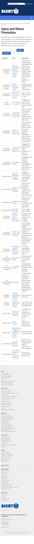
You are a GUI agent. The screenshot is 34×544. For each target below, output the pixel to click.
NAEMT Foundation (5, 488)
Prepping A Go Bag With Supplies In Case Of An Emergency (16, 250)
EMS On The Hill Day (6, 456)
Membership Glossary (6, 374)
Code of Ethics (4, 500)
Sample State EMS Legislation (8, 428)
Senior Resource (15, 323)
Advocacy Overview (6, 415)
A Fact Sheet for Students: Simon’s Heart (16, 114)
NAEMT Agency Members (7, 383)
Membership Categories (7, 376)
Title (13, 58)
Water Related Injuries (16, 258)
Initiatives (4, 435)
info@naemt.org (5, 527)
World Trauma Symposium (7, 455)
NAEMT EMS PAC (5, 421)
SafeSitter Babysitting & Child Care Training (16, 296)
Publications (5, 465)
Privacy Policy (17, 533)
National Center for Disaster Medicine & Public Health (16, 217)
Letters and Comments (6, 424)
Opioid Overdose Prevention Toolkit (15, 86)
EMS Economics (5, 441)
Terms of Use (23, 533)
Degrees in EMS (5, 499)
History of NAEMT (5, 480)
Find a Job (3, 497)
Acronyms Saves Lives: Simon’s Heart (16, 132)
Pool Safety (15, 282)
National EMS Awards (6, 440)
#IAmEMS (3, 446)
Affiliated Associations (6, 485)
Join (2, 371)
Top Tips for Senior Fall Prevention (15, 313)
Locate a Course (5, 394)
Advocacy (4, 413)
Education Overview (6, 390)
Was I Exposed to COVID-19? (16, 103)
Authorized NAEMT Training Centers (9, 393)
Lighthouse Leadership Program (8, 445)
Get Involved (4, 474)
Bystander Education (6, 406)
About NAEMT (5, 469)
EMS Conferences (5, 461)
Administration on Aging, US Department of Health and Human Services (16, 332)
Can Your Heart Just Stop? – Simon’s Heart (16, 149)
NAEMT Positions (5, 423)
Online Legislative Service (7, 416)
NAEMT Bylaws (4, 477)
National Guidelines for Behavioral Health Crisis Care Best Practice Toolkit (16, 71)
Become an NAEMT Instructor (8, 398)
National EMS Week (5, 438)
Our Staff (3, 475)
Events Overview (5, 452)
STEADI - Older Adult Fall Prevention (16, 189)
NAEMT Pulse (4, 479)
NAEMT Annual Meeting (6, 453)
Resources (7, 23)
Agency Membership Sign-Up (8, 381)
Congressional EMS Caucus (7, 426)
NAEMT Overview (5, 470)
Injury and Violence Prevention (15, 343)
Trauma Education (5, 399)
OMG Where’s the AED (16, 163)
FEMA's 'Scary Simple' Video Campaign (16, 233)
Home (2, 23)
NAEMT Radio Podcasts (6, 458)
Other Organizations (6, 429)
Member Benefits (5, 378)
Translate (30, 5)
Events (3, 450)
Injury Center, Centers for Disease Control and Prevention (16, 354)
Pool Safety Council (15, 267)
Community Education (16, 23)
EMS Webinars (4, 460)
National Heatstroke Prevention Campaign (15, 176)
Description (25, 58)
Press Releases (4, 482)
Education (4, 388)
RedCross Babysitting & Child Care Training (16, 303)
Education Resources (6, 391)
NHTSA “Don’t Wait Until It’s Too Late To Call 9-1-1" (16, 94)
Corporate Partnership (6, 484)
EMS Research (4, 443)
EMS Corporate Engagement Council (9, 487)
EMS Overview (4, 494)
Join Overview (4, 373)
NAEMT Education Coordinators (8, 396)
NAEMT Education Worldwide (8, 409)
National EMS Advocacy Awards (8, 431)
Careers (3, 495)
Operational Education (6, 403)
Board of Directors (5, 472)
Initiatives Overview (6, 436)
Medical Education (5, 401)
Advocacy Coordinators (6, 420)
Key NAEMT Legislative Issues (8, 418)
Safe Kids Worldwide (15, 210)
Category (5, 58)
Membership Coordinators (7, 384)
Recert (2, 408)
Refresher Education (6, 404)
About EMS (4, 492)
